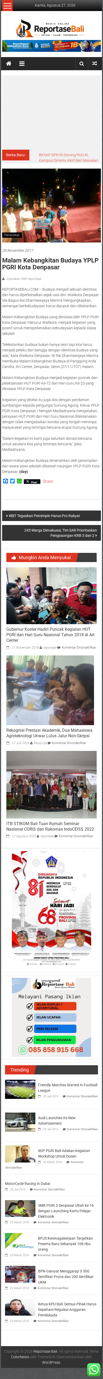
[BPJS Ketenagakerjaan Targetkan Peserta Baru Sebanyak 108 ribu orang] (20, 1241)
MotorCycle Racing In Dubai (27, 1183)
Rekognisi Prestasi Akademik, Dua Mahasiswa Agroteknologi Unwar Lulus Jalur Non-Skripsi (49, 733)
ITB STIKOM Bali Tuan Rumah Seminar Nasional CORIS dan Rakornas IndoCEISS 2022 (50, 826)
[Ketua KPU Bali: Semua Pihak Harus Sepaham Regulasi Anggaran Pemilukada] (20, 1307)
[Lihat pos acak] (94, 63)
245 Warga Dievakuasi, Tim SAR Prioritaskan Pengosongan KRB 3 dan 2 (60, 533)
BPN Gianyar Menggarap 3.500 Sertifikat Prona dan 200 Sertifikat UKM (65, 1276)
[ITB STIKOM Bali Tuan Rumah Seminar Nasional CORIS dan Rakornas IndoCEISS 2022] (51, 784)
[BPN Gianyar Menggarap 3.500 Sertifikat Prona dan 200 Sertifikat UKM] (20, 1274)
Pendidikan (12, 235)
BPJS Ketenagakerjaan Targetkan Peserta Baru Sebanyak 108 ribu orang (65, 1243)
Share (48, 481)
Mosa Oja (40, 743)
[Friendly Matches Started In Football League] (20, 1089)
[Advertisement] (51, 112)
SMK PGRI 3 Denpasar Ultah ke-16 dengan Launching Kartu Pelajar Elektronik (66, 1211)
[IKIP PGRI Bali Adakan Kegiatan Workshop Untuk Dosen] (20, 1153)
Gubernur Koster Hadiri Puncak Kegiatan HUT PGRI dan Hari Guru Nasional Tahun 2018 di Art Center (50, 635)
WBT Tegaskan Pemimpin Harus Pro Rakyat (44, 516)
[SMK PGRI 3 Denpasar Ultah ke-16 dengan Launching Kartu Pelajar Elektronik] (20, 1208)
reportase (50, 647)
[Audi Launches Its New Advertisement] (20, 1122)
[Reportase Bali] (8, 63)
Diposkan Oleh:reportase (23, 279)
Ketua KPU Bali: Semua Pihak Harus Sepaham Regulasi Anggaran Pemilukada (67, 1309)
